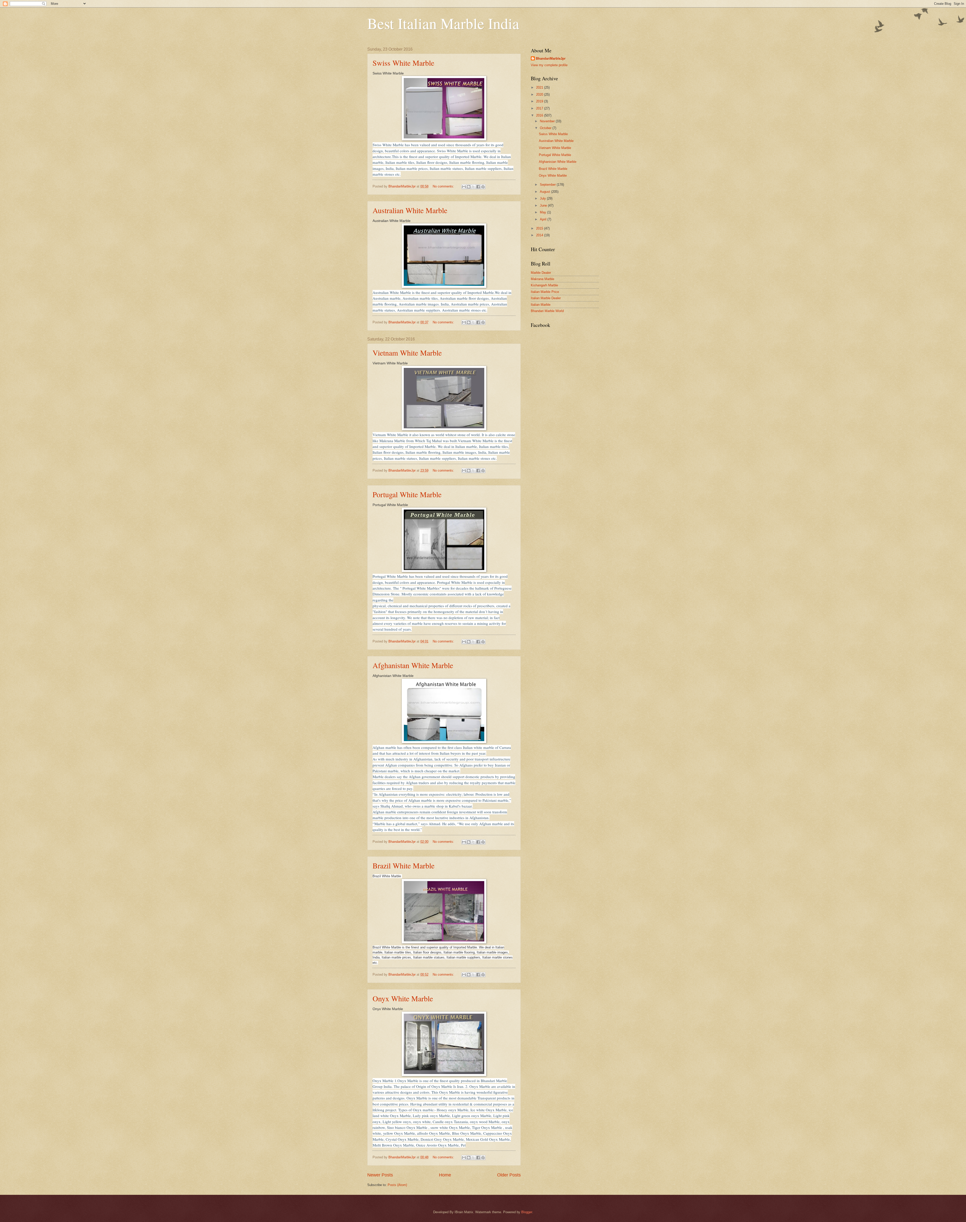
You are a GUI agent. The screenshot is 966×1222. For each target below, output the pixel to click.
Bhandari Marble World (547, 311)
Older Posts (509, 1174)
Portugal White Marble (407, 494)
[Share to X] (473, 186)
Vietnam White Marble (407, 353)
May (543, 212)
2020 (540, 94)
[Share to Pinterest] (483, 186)
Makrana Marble (542, 279)
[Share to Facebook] (478, 186)
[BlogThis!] (468, 186)
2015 (540, 228)
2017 (540, 108)
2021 (540, 87)
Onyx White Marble (403, 998)
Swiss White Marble (403, 63)
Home (445, 1174)
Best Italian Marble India (443, 23)
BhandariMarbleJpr (551, 58)
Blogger (526, 1212)
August (545, 192)
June (544, 205)
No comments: (444, 186)
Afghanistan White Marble (413, 665)
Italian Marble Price (545, 292)
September (548, 184)
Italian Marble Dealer (546, 298)
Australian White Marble (410, 210)
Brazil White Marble (403, 865)
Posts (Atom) (397, 1185)
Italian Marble (540, 305)
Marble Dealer (541, 273)
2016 (540, 115)
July (543, 198)
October (546, 128)
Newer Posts (380, 1174)
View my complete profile (549, 65)
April (543, 219)
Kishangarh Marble (544, 285)
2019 (540, 101)
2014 (540, 235)
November (548, 121)
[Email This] (463, 186)
